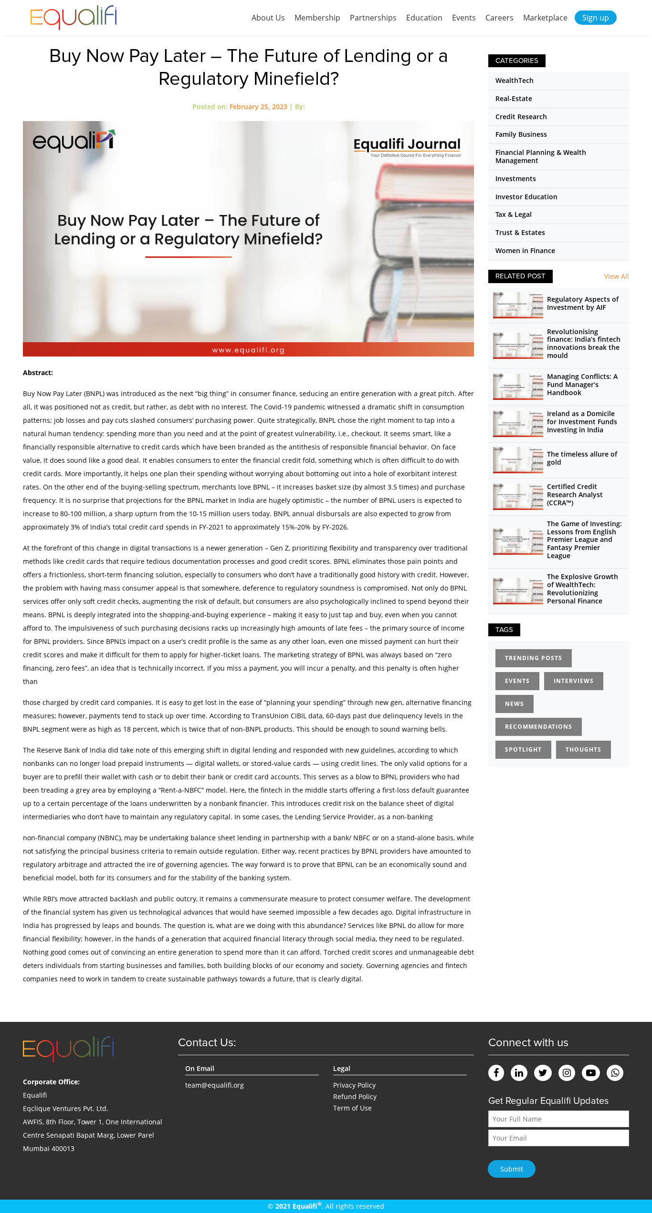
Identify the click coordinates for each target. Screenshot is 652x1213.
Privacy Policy (354, 1085)
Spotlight (523, 749)
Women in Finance (525, 250)
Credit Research (521, 116)
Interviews (574, 681)
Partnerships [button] (373, 17)
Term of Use (352, 1107)
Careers (499, 17)
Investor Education (526, 196)
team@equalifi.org (214, 1085)
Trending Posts (533, 658)
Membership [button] (317, 17)
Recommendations (538, 727)
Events (464, 17)
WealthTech (514, 80)
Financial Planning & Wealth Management (540, 156)
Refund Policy (355, 1096)
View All (616, 276)
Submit (511, 1168)
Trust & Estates (520, 232)
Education (424, 17)
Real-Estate (513, 98)
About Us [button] (268, 17)
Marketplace (545, 17)
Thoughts (583, 749)
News (514, 704)
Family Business (521, 134)
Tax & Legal (513, 214)
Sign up (595, 17)
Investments (515, 178)
